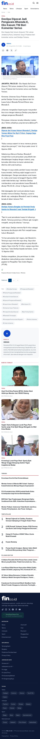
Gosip (5, 722)
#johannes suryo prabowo (11, 308)
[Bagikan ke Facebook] (7, 50)
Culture (12, 708)
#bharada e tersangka (9, 315)
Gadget (5, 693)
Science (13, 693)
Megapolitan (25, 634)
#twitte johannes (32, 319)
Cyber (5, 697)
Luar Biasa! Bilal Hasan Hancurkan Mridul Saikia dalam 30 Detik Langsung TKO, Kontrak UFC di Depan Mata (18, 570)
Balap (5, 715)
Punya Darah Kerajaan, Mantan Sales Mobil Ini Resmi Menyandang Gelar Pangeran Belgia (21, 550)
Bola (11, 715)
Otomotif (24, 625)
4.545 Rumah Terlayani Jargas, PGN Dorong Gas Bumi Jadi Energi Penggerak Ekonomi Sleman (21, 528)
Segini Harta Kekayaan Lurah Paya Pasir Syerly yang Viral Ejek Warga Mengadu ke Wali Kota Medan (19, 427)
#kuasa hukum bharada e (10, 304)
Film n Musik (22, 722)
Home (3, 12)
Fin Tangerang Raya (8, 679)
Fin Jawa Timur (6, 672)
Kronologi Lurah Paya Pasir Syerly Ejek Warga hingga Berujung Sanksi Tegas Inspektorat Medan (16, 463)
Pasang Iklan (5, 736)
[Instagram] (6, 609)
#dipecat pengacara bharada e (12, 300)
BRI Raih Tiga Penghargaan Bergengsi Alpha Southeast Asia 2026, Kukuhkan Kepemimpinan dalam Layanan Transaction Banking (18, 501)
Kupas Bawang (11, 542)
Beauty (28, 704)
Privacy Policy (6, 655)
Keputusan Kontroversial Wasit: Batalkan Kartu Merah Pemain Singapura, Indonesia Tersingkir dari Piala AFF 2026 (18, 585)
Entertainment (6, 637)
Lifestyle (19, 8)
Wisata (21, 704)
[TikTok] (3, 609)
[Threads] (16, 609)
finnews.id (5, 663)
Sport (26, 8)
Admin (6, 342)
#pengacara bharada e (26, 289)
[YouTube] (20, 609)
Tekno (12, 8)
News (5, 8)
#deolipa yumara (12, 289)
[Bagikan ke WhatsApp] (3, 50)
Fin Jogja (4, 669)
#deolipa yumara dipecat (10, 296)
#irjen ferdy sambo (27, 312)
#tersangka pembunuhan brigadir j (13, 319)
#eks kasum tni (25, 304)
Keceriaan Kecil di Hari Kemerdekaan (14, 478)
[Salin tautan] (15, 50)
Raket (18, 715)
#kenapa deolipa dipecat (10, 312)
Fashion (5, 704)
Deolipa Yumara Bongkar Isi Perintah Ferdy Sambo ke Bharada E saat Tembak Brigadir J (18, 207)
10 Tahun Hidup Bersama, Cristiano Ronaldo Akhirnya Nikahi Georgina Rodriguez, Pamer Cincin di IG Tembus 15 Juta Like (17, 577)
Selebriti (12, 722)
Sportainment (27, 715)
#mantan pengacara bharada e (12, 293)
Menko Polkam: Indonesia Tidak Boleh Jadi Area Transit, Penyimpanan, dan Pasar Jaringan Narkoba (18, 509)
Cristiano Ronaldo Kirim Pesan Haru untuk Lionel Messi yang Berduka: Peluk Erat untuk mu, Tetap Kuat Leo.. (19, 562)
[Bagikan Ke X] (11, 50)
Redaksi (4, 649)
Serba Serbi (32, 722)
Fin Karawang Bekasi (8, 675)
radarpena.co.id (7, 666)
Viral (9, 12)
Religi (19, 708)
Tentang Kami (6, 646)
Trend (4, 708)
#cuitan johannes (8, 323)
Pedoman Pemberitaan (9, 652)
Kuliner (13, 704)
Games (22, 693)
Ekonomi (23, 631)
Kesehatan (24, 637)
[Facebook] (13, 609)
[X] (9, 609)
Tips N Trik (30, 693)
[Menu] (37, 3)
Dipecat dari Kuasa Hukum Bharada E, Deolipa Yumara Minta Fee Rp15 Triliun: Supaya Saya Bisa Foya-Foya (19, 133)
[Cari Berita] (34, 3)
